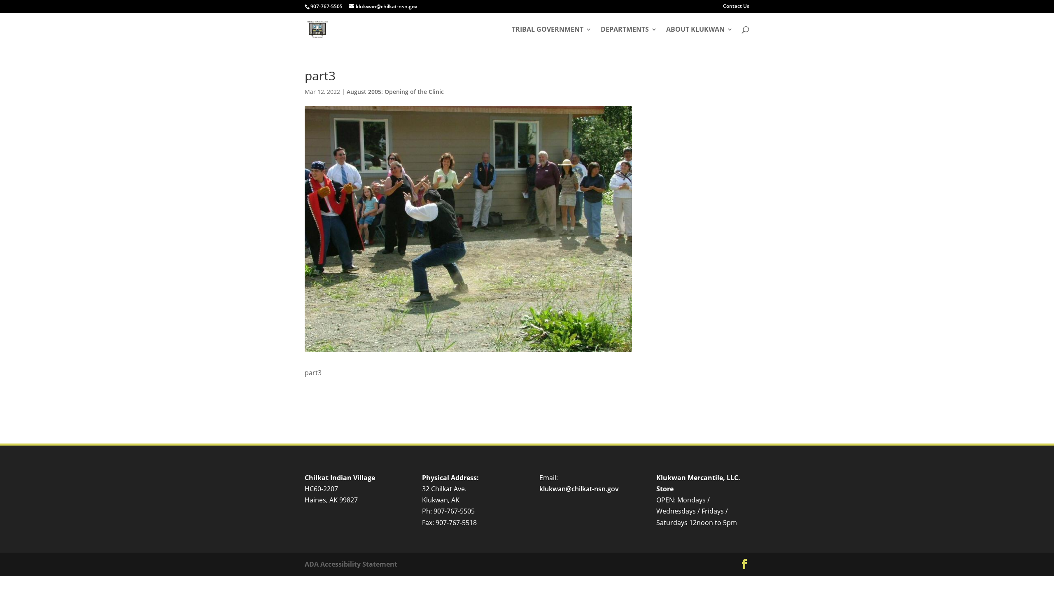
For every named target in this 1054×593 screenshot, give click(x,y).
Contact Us (736, 6)
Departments (625, 30)
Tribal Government (547, 30)
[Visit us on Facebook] (744, 564)
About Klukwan (695, 30)
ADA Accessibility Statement (351, 564)
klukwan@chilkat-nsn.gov (579, 488)
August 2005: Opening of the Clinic (395, 92)
